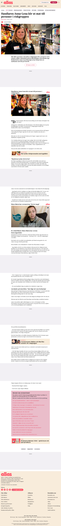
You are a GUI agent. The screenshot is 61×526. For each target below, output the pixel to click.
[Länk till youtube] (7, 490)
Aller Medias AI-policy (7, 508)
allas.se (48, 523)
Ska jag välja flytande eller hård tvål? (21, 411)
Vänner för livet (26, 10)
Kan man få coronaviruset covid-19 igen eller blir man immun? (27, 427)
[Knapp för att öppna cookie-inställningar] (59, 2)
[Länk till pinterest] (10, 490)
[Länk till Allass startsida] (21, 2)
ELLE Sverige (16, 521)
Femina (27, 517)
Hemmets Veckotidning (54, 506)
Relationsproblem (18, 10)
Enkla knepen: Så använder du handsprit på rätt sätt (24, 407)
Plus (45, 6)
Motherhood (39, 517)
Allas (49, 501)
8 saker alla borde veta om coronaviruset (22, 432)
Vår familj (34, 10)
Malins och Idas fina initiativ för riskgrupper (23, 429)
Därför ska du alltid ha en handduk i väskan (22, 418)
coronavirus (37, 449)
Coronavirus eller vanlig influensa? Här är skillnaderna (25, 416)
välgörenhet (30, 449)
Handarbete (23, 6)
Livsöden (3, 6)
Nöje (29, 506)
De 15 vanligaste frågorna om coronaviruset (23, 414)
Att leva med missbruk (50, 10)
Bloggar (34, 6)
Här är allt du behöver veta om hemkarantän (23, 409)
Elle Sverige (12, 517)
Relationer (16, 6)
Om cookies (4, 501)
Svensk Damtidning (22, 517)
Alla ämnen (4, 497)
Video (29, 6)
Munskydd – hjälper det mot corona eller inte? (23, 423)
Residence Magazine (46, 517)
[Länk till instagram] (5, 490)
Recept (34, 517)
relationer (3, 19)
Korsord (9, 10)
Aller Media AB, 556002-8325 (24, 524)
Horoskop (40, 6)
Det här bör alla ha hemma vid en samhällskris (23, 402)
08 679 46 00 (45, 524)
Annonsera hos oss (53, 497)
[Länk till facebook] (2, 490)
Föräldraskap (41, 10)
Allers (49, 503)
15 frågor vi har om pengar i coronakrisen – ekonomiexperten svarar (28, 405)
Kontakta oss (51, 495)
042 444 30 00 (26, 523)
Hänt (17, 517)
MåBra (31, 517)
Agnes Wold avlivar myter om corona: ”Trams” (23, 420)
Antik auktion (51, 510)
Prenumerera (45, 2)
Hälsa (29, 497)
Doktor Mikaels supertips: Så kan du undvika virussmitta (25, 425)
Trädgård (9, 6)
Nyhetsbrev (4, 495)
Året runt (50, 508)
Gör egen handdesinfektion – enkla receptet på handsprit (26, 400)
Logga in (54, 2)
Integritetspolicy (5, 506)
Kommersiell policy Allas (7, 510)
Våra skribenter (5, 499)
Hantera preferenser (6, 503)
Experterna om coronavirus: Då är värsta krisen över (25, 434)
